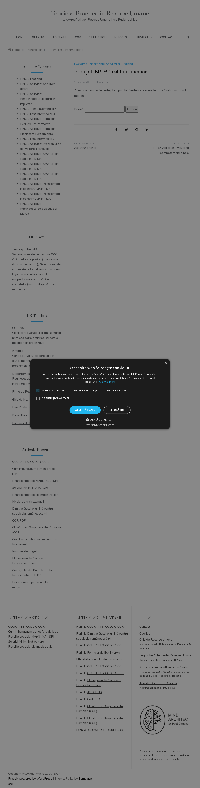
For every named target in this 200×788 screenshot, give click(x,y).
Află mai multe (107, 381)
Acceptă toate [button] (85, 410)
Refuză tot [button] (117, 410)
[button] (100, 420)
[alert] (100, 394)
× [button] (165, 362)
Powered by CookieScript (99, 425)
